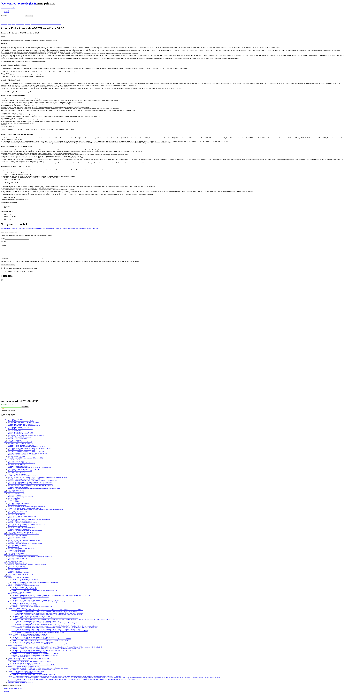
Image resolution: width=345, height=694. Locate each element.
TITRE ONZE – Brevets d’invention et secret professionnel (21, 555)
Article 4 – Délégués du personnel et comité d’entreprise (24, 425)
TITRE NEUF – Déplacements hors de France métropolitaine (21, 534)
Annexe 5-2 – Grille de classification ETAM (24, 605)
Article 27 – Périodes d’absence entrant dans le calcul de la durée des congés (29, 467)
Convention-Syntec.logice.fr (8, 24)
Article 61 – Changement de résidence (19, 529)
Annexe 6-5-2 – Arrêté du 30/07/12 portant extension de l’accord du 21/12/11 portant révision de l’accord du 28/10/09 (48, 629)
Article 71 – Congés (13, 547)
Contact (6, 12)
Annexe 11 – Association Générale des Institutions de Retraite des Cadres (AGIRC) (31, 665)
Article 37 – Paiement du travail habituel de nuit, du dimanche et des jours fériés (30, 485)
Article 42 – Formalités (14, 495)
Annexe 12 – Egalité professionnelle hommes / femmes (23, 666)
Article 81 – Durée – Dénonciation (18, 568)
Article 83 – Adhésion (14, 571)
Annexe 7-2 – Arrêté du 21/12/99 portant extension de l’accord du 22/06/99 (33, 637)
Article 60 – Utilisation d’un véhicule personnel (21, 527)
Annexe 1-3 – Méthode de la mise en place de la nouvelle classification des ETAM (35, 582)
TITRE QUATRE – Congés (12, 459)
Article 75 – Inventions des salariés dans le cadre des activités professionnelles (30, 556)
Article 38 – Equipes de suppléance (18, 487)
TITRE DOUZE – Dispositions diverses (15, 563)
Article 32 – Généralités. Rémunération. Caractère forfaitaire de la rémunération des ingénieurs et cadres (37, 477)
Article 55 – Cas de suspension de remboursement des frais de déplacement (29, 519)
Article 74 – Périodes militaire (16, 553)
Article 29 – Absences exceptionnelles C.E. (20, 471)
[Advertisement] (22, 19)
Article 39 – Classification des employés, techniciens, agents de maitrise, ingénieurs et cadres (34, 488)
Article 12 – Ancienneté (14, 440)
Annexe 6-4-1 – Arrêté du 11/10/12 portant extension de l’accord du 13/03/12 (37, 624)
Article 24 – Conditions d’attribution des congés (21, 463)
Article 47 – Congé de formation (17, 505)
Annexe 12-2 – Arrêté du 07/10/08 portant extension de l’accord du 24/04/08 (33, 669)
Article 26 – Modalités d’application (18, 466)
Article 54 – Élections (14, 518)
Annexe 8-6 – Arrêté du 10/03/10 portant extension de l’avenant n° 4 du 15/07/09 (35, 655)
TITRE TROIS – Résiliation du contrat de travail (18, 442)
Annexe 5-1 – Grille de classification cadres (24, 603)
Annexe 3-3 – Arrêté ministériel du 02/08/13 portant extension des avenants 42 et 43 (35, 590)
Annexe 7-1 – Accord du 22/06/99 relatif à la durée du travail (29, 635)
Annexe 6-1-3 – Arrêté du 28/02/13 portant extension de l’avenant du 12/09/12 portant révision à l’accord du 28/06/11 (48, 614)
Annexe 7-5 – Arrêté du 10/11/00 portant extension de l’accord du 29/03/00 (33, 642)
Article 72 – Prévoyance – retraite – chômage (21, 548)
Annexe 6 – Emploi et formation (17, 608)
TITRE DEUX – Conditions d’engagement (16, 427)
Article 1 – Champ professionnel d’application (21, 421)
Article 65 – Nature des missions (17, 537)
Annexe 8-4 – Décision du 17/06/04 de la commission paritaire (29, 652)
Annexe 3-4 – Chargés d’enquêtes (21, 592)
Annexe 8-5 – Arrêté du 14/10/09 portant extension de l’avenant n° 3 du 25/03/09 (35, 653)
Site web (3, 245)
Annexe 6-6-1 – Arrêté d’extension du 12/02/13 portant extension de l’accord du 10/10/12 (40, 632)
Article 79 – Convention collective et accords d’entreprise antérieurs (27, 564)
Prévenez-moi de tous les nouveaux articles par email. (18, 271)
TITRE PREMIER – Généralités (13, 419)
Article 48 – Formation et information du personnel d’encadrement (26, 506)
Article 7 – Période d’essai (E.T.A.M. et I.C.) (20, 432)
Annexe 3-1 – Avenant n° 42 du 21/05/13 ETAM (25, 587)
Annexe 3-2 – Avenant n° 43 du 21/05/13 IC (24, 589)
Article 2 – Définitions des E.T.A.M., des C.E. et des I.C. (24, 422)
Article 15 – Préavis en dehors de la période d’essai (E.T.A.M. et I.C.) (27, 446)
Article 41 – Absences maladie (16, 493)
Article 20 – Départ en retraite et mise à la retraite (22, 455)
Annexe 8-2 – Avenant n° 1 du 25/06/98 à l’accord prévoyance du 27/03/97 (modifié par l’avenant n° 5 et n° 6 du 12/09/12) (46, 648)
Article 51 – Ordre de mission (16, 513)
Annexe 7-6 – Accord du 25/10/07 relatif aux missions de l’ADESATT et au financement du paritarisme (41, 644)
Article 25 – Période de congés (16, 464)
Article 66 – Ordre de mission (16, 539)
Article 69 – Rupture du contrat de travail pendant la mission (25, 543)
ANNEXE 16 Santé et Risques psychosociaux (21, 682)
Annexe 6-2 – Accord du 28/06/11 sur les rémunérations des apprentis (31, 616)
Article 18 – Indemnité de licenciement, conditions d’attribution (26, 451)
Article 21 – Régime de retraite (16, 456)
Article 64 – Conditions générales (17, 535)
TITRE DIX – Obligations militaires (14, 551)
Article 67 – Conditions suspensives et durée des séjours (24, 540)
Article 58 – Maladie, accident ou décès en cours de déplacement (26, 524)
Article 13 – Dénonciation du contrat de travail (21, 443)
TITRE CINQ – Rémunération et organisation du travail (20, 476)
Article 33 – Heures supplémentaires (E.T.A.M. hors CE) (24, 479)
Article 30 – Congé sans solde (16, 472)
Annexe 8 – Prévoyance (15, 645)
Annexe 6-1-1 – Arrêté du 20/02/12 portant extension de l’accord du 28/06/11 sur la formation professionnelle (46, 611)
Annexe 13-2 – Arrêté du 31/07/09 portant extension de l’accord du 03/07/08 (72, 228)
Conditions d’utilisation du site (13, 688)
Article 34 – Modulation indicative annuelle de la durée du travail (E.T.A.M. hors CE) (32, 480)
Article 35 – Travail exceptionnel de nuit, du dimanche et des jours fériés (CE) (30, 482)
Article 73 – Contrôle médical (16, 550)
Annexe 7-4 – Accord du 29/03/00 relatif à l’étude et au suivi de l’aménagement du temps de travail (40, 640)
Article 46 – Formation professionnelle (19, 503)
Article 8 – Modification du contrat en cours (20, 434)
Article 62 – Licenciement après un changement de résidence (25, 530)
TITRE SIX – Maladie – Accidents (14, 492)
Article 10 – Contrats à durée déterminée (19, 437)
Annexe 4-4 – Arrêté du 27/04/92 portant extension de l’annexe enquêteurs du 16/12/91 (36, 600)
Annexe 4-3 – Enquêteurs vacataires (22, 598)
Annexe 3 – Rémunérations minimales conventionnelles (23, 585)
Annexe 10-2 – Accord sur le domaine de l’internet (26, 663)
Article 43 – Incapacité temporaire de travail (20, 497)
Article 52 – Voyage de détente (16, 514)
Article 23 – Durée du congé (16, 461)
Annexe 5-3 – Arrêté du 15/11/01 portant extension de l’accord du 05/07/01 (33, 606)
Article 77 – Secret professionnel (17, 560)
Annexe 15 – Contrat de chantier (17, 681)
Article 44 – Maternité (14, 498)
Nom (3, 238)
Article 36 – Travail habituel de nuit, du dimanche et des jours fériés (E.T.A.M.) (30, 484)
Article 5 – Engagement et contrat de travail (20, 429)
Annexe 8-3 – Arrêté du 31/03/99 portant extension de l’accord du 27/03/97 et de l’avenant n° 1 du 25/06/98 (42, 650)
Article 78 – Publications (15, 561)
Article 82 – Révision (14, 569)
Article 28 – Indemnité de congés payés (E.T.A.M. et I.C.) (24, 469)
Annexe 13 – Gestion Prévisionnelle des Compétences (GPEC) (23, 228)
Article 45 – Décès (13, 500)
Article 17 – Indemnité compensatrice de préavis (21, 450)
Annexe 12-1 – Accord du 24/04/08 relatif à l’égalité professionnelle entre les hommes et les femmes (40, 668)
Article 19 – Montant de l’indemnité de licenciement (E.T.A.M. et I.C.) (28, 453)
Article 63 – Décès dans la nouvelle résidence (21, 532)
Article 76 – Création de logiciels (17, 558)
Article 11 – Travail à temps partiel (17, 438)
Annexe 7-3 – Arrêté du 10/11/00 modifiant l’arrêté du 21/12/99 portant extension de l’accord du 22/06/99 (41, 639)
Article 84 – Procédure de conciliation (18, 572)
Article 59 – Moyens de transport (17, 526)
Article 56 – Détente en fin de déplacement (20, 521)
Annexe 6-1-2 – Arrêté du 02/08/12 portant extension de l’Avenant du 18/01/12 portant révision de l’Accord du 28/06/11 (49, 613)
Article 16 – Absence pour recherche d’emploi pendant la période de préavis (29, 448)
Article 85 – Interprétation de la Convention (20, 574)
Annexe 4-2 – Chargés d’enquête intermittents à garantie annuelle (30, 597)
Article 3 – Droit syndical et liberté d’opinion (20, 424)
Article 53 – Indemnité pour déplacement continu (22, 516)
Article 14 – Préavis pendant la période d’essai (21, 445)
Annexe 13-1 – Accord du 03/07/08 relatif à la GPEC (27, 673)
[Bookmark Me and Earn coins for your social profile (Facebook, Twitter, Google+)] (2, 280)
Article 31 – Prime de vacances (17, 474)
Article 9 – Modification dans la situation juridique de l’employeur (26, 435)
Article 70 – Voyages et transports (17, 545)
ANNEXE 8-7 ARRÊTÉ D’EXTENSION (24, 656)
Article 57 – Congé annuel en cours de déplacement (22, 522)
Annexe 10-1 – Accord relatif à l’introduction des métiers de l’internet (31, 661)
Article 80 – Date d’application (16, 566)
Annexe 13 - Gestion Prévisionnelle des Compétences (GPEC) (46, 24)
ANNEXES (27, 24)
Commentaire (4, 258)
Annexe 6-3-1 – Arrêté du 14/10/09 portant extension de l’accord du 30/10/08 (37, 621)
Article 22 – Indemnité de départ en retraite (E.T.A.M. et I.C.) (25, 458)
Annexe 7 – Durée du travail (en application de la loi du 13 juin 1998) (27, 634)
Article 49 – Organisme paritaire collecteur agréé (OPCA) (24, 508)
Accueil (6, 11)
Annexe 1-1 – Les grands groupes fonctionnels (25, 579)
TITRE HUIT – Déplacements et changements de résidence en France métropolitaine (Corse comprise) (33, 509)
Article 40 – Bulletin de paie (16, 490)
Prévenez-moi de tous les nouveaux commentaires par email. (20, 268)
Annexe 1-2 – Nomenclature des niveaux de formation (27, 581)
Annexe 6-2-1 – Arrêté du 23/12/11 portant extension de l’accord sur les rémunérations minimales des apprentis (46, 618)
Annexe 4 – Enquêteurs (14, 593)
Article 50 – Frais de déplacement (17, 511)
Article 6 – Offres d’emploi (15, 430)
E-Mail (3, 242)
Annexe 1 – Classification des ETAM (18, 577)
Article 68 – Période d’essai (16, 542)
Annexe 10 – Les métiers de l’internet (18, 660)
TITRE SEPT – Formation (11, 501)
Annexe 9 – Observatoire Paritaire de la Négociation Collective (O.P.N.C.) (29, 658)
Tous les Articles (20, 24)
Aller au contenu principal (8, 8)
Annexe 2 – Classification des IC (17, 584)
